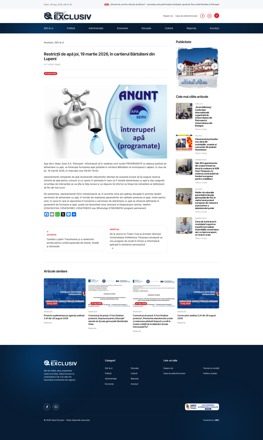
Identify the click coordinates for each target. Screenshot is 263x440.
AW (216, 420)
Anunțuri (48, 42)
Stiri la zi (59, 42)
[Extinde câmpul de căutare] (216, 15)
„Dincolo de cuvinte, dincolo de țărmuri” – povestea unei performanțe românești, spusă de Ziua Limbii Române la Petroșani (162, 4)
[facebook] (202, 16)
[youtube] (209, 16)
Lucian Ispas (54, 64)
